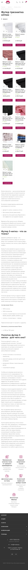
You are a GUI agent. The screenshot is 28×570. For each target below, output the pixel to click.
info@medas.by (15, 544)
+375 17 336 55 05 (14, 539)
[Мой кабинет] (22, 2)
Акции (3, 519)
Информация (5, 530)
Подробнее (7, 45)
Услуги (3, 522)
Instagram (12, 554)
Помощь (4, 534)
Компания (4, 526)
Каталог (4, 515)
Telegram (16, 554)
